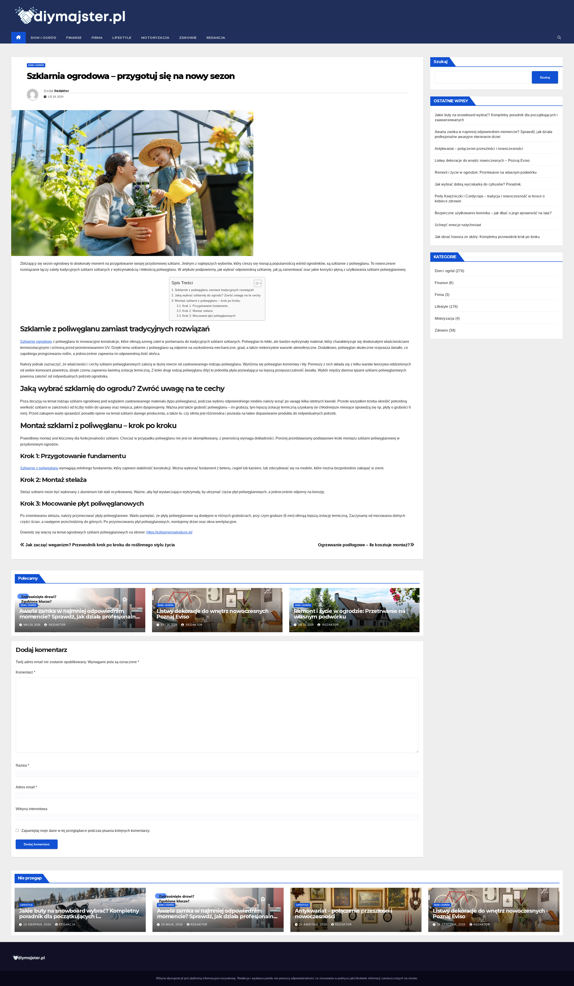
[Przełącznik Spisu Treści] (255, 283)
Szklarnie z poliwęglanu (39, 468)
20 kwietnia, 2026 (313, 924)
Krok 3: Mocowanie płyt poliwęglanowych (208, 315)
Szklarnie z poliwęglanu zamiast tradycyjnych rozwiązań (214, 290)
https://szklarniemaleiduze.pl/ (169, 532)
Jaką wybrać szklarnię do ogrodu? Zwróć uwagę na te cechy (218, 295)
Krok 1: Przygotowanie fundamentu (205, 306)
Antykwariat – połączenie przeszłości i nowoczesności (479, 149)
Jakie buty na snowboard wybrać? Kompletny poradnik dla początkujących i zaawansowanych (79, 916)
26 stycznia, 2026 (451, 924)
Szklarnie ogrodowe (36, 341)
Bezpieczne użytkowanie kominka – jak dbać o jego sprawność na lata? (493, 213)
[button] (559, 37)
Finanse (74, 38)
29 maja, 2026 (172, 924)
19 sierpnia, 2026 (37, 924)
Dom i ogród (44, 38)
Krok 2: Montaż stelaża (197, 311)
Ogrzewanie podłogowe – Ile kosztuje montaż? (364, 544)
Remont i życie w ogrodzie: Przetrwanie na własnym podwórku (349, 614)
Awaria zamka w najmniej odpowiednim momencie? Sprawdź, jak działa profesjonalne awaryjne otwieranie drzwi (79, 616)
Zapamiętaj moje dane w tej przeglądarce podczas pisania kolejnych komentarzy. (85, 831)
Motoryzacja (155, 38)
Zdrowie (188, 38)
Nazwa (22, 765)
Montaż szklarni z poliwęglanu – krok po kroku (207, 300)
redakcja (67, 924)
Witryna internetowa (31, 809)
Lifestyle (121, 38)
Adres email (26, 787)
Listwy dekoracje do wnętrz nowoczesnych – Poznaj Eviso (214, 614)
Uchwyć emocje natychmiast (458, 225)
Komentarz (25, 672)
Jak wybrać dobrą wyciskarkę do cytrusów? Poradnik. (478, 184)
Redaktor (61, 91)
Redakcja (216, 38)
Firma (97, 38)
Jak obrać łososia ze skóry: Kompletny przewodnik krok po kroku (487, 237)
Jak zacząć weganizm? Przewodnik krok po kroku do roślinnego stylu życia (99, 544)
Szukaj (441, 61)
